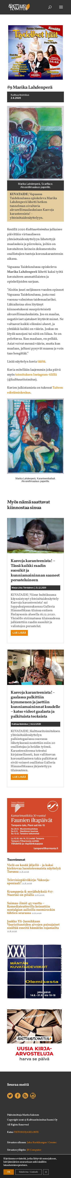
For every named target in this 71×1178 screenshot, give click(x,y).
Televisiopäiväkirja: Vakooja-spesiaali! (28, 882)
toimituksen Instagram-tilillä (36, 374)
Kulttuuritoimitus (20, 94)
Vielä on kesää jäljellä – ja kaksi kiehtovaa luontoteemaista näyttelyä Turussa (34, 868)
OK (8, 1172)
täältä (41, 361)
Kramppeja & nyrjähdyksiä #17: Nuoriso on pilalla (30, 893)
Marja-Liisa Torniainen (22, 587)
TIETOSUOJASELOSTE (26, 1132)
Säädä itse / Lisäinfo (28, 1172)
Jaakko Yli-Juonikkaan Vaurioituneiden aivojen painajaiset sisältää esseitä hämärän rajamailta (33, 924)
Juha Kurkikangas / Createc (42, 1142)
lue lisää (19, 632)
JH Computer (34, 1150)
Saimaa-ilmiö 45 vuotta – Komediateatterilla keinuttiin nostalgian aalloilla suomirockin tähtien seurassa (31, 908)
